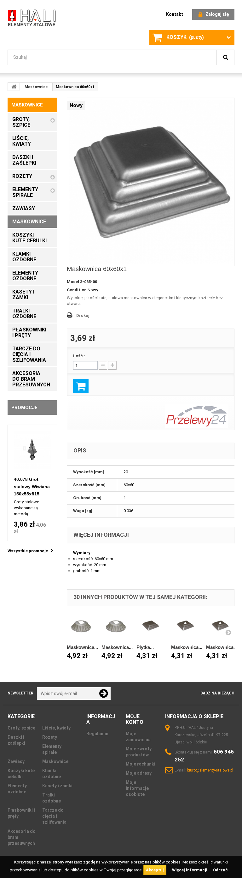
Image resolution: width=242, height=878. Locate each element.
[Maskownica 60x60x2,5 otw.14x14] (220, 626)
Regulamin (97, 733)
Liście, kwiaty (56, 727)
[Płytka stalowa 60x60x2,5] (150, 626)
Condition (77, 290)
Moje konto (134, 719)
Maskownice (36, 87)
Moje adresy (139, 773)
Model (73, 281)
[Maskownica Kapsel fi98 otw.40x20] (115, 626)
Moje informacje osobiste (137, 788)
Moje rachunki (140, 763)
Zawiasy (16, 761)
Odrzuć (220, 870)
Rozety (49, 737)
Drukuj (82, 315)
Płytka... (145, 647)
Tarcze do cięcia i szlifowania (54, 816)
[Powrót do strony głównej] (14, 86)
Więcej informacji (190, 870)
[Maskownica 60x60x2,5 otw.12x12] (185, 626)
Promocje (24, 407)
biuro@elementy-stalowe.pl (210, 770)
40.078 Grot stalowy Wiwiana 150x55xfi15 (32, 486)
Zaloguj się (217, 14)
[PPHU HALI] (32, 17)
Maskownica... (82, 647)
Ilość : (79, 356)
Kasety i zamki (57, 785)
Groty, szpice (21, 727)
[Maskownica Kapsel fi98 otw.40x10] (81, 626)
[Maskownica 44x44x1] (151, 182)
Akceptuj (155, 870)
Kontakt (174, 14)
